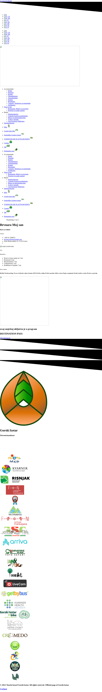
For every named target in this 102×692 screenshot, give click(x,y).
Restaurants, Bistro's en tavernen (18, 109)
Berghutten (11, 101)
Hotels (10, 91)
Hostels (10, 94)
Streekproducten (13, 114)
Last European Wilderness (16, 121)
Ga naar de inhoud (6, 1)
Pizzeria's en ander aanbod (16, 110)
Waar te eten (8, 107)
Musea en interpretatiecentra (17, 118)
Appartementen (13, 98)
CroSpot (3, 689)
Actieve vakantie (13, 119)
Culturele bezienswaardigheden (18, 116)
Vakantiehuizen (13, 96)
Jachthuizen (11, 105)
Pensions (11, 92)
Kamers (10, 100)
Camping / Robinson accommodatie (19, 103)
